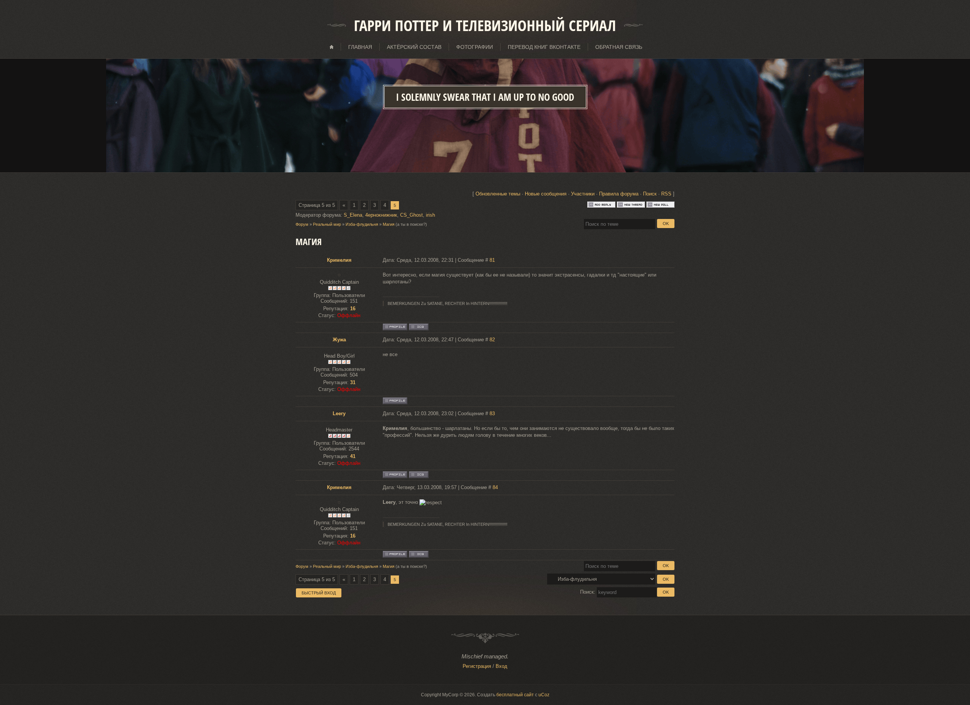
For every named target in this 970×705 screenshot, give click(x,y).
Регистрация (477, 666)
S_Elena (353, 215)
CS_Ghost (411, 215)
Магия (388, 224)
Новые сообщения (545, 194)
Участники (583, 194)
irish (430, 215)
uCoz (543, 694)
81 (492, 260)
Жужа (339, 339)
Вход (501, 666)
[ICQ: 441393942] (419, 474)
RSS (666, 194)
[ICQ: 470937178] (419, 327)
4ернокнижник (381, 215)
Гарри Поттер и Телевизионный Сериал (485, 25)
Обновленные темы (498, 194)
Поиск (650, 194)
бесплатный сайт (515, 694)
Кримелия (339, 260)
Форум (302, 224)
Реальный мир (327, 224)
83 (492, 413)
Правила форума (618, 194)
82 (492, 339)
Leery (339, 413)
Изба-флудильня (362, 224)
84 (495, 487)
